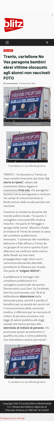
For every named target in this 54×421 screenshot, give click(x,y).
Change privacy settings (12, 418)
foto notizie (8, 51)
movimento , (16, 190)
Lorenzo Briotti (12, 83)
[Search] (47, 42)
